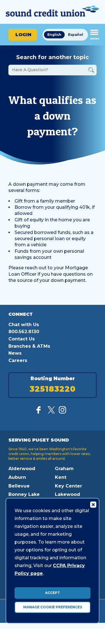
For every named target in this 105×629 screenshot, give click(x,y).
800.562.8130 (23, 331)
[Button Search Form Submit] (91, 70)
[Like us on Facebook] (40, 412)
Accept (52, 593)
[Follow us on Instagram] (62, 412)
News (15, 353)
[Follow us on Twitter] (51, 412)
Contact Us (21, 339)
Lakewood (67, 494)
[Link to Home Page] (52, 12)
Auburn (17, 477)
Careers (17, 360)
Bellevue (19, 486)
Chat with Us (23, 324)
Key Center (68, 486)
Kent (60, 477)
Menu (94, 38)
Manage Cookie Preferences (52, 607)
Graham (64, 468)
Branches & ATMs (29, 346)
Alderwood (21, 468)
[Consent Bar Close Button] (93, 504)
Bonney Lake (24, 494)
